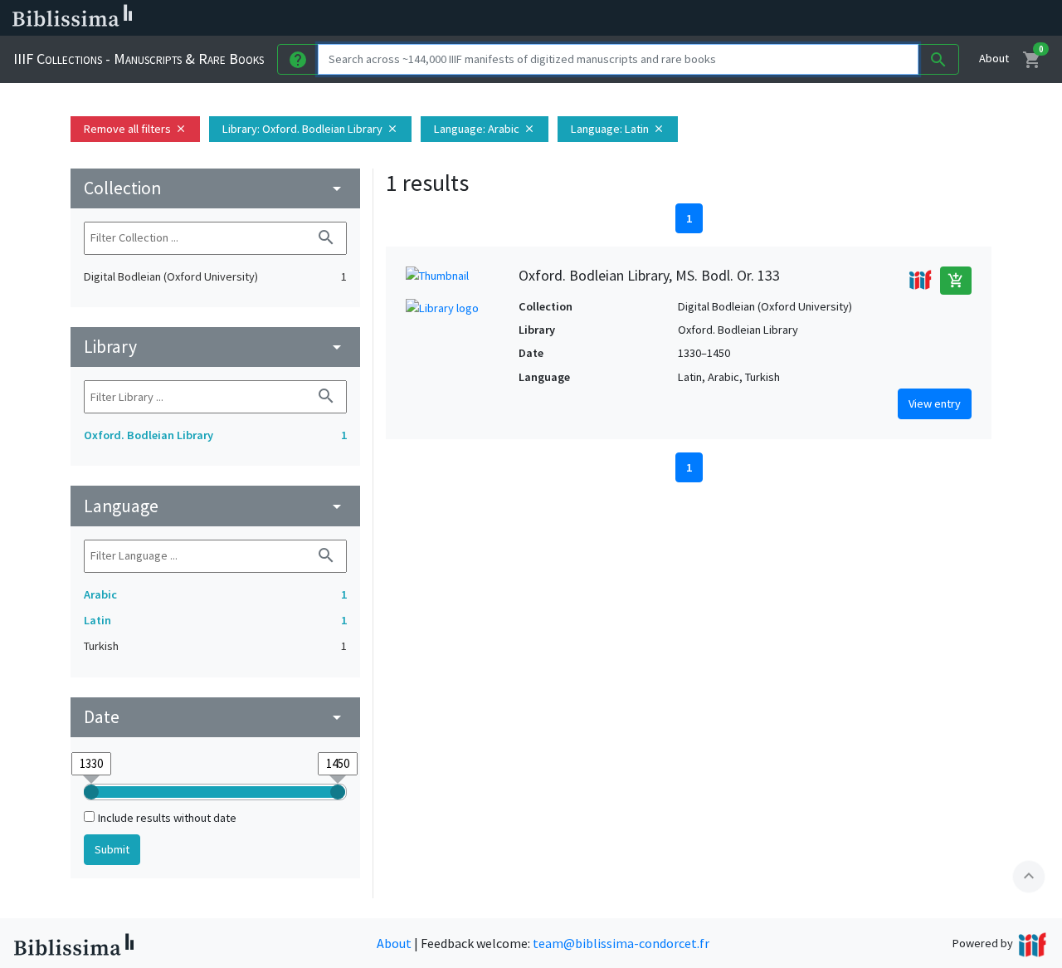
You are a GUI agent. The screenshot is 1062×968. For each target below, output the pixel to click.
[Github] (902, 18)
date (215, 717)
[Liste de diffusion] (770, 18)
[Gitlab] (929, 18)
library (215, 346)
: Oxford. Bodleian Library (310, 128)
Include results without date (167, 817)
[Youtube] (876, 18)
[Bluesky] (823, 18)
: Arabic (484, 128)
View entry (935, 403)
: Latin (618, 128)
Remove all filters (135, 128)
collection (215, 188)
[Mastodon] (849, 18)
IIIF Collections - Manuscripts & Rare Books (138, 58)
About (994, 58)
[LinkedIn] (796, 18)
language (215, 506)
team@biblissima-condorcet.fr (621, 943)
